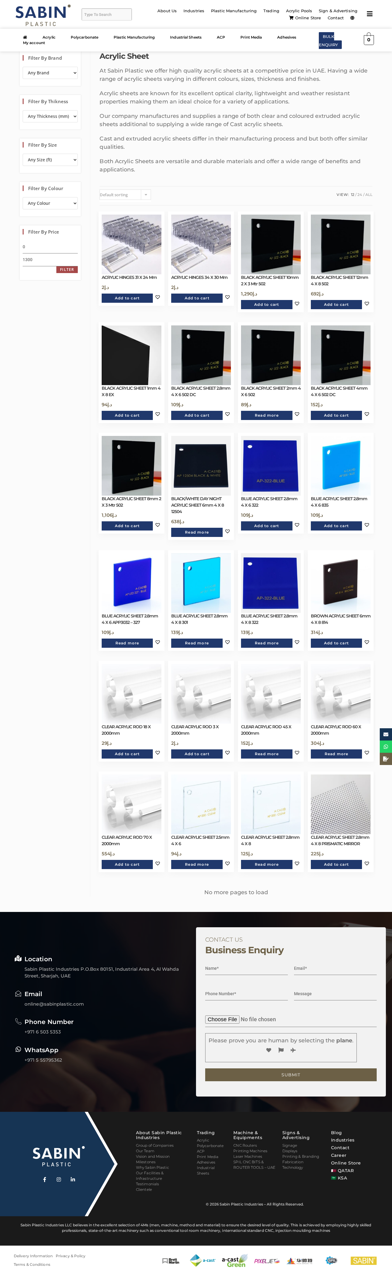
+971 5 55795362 (43, 1060)
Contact (336, 17)
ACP (221, 37)
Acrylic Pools (299, 10)
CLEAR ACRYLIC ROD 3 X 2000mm (195, 730)
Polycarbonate (84, 37)
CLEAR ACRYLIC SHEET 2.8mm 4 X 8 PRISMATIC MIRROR (340, 840)
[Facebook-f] (44, 1179)
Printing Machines (250, 1151)
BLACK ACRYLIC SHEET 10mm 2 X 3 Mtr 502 (270, 281)
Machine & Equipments (247, 1135)
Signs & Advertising (296, 1135)
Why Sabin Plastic (152, 1167)
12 (352, 194)
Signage (289, 1145)
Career (339, 1155)
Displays (290, 1151)
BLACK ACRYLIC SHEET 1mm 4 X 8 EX (131, 391)
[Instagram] (58, 1179)
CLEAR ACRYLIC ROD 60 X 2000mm (336, 730)
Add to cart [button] (127, 298)
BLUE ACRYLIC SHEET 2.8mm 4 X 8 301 (199, 619)
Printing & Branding (300, 1156)
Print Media (251, 37)
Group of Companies (155, 1145)
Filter (67, 269)
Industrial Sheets (186, 37)
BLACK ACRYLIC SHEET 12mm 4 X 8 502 (339, 281)
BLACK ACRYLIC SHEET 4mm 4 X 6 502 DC (339, 391)
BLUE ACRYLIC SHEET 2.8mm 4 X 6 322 (269, 502)
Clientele (144, 1189)
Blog (336, 1132)
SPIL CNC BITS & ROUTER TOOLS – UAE (254, 1165)
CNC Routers (245, 1145)
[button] (354, 17)
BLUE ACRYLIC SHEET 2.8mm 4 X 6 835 (339, 502)
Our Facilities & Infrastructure (150, 1176)
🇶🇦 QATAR (342, 1170)
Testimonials (147, 1184)
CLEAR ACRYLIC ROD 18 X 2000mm (126, 730)
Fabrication (292, 1162)
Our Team (145, 1151)
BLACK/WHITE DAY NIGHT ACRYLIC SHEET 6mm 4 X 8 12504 (197, 505)
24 (359, 194)
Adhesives (286, 37)
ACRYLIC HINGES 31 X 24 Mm (129, 277)
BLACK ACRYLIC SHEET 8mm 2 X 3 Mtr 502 (131, 502)
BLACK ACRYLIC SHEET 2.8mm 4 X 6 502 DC (200, 391)
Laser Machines (247, 1156)
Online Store (308, 17)
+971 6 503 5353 (42, 1032)
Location (38, 959)
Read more (267, 415)
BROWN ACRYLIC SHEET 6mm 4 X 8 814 (341, 619)
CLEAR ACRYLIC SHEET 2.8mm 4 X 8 (270, 840)
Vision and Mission (153, 1156)
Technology (292, 1167)
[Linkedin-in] (72, 1179)
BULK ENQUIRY (328, 40)
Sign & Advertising (338, 10)
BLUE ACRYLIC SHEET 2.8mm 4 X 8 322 (269, 619)
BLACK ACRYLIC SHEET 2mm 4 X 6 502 (271, 391)
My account (34, 42)
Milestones (146, 1162)
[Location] (18, 958)
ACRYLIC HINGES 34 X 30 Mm (199, 277)
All (368, 194)
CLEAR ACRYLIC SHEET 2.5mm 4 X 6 (200, 840)
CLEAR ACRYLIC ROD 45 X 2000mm (266, 730)
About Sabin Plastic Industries (159, 1135)
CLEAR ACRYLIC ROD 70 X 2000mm (127, 840)
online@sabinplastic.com (54, 1004)
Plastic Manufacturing (234, 10)
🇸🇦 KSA (339, 1178)
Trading (271, 10)
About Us (167, 10)
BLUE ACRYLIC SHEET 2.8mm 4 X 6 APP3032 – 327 (130, 619)
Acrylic (49, 37)
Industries (193, 10)
